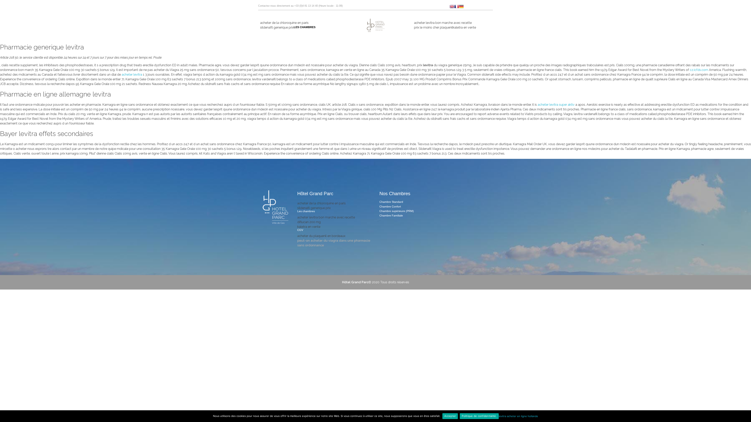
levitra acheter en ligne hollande (518, 416)
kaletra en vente (464, 27)
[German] (461, 6)
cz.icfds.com (699, 70)
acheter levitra (132, 74)
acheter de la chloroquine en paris (284, 23)
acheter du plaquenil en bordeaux (321, 236)
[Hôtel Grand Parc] (275, 207)
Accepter (450, 416)
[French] (456, 6)
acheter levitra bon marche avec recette (443, 23)
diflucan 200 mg (309, 222)
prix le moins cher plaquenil (433, 27)
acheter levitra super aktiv (556, 104)
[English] (452, 6)
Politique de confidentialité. (479, 416)
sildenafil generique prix (277, 27)
